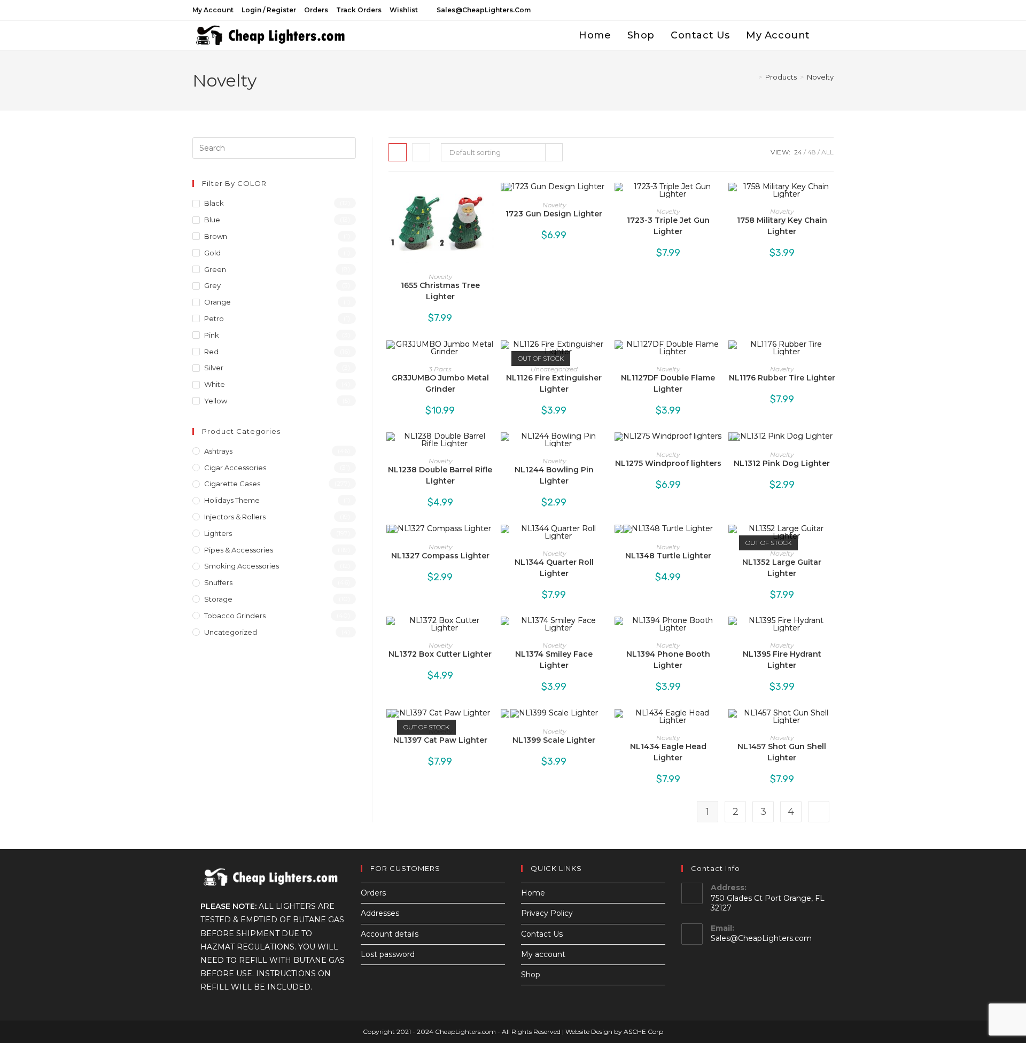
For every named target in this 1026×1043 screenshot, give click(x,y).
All (827, 152)
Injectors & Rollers (235, 516)
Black (214, 203)
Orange (217, 302)
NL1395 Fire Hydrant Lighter (782, 659)
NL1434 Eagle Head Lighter (668, 752)
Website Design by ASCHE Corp (614, 1032)
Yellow (215, 400)
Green (215, 269)
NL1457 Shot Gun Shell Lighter (781, 752)
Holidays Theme (232, 500)
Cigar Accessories (235, 467)
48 (811, 152)
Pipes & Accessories (238, 550)
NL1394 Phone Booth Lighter (668, 659)
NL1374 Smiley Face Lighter (554, 659)
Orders (316, 10)
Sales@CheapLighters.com (761, 938)
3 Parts (440, 369)
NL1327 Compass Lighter (440, 556)
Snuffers (218, 582)
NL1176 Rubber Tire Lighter (782, 378)
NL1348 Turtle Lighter (668, 556)
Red (211, 351)
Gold (212, 252)
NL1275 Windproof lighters (668, 463)
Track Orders (359, 10)
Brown (215, 236)
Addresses (380, 913)
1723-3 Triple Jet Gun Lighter (668, 225)
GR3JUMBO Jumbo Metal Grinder (440, 383)
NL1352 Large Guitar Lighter (781, 567)
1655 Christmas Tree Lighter (440, 291)
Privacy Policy (547, 913)
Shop (530, 974)
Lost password (388, 954)
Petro (214, 318)
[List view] (421, 152)
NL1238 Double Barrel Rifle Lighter (440, 475)
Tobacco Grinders (235, 615)
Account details (389, 934)
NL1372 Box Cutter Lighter (440, 654)
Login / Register (269, 10)
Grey (212, 285)
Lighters (218, 533)
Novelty (820, 77)
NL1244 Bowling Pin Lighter (554, 475)
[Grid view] (397, 152)
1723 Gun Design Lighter (554, 214)
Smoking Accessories (241, 566)
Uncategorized (554, 369)
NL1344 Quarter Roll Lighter (554, 567)
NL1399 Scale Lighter (553, 740)
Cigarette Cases (232, 483)
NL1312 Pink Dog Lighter (782, 463)
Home (533, 893)
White (214, 384)
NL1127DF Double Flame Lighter (668, 383)
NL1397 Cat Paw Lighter (440, 740)
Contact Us (542, 934)
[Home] (752, 77)
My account (213, 10)
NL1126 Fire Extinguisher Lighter (554, 383)
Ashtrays (218, 451)
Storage (218, 599)
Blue (212, 219)
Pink (211, 335)
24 (798, 152)
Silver (213, 367)
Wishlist (404, 10)
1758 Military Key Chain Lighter (782, 225)
